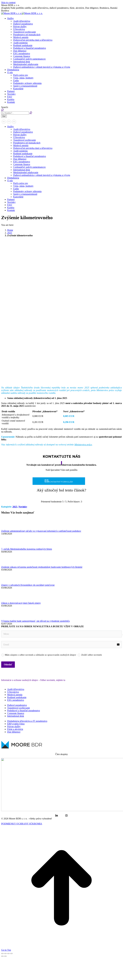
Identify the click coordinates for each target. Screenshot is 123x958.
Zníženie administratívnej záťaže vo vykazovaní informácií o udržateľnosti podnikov (41, 531)
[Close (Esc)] (2, 953)
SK (4, 122)
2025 (14, 506)
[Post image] (9, 528)
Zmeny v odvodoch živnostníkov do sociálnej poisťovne (28, 585)
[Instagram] (66, 815)
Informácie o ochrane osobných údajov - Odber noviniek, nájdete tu (33, 680)
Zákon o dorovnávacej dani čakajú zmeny (21, 603)
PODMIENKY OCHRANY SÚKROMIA (21, 823)
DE (14, 122)
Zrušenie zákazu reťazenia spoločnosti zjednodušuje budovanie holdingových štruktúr (41, 567)
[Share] (5, 953)
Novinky (22, 506)
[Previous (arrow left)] (2, 956)
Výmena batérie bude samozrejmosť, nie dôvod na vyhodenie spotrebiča (35, 621)
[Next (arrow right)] (5, 956)
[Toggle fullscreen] (8, 953)
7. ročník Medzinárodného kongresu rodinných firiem (26, 549)
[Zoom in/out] (11, 953)
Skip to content (8, 2)
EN (9, 122)
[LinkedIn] (56, 815)
